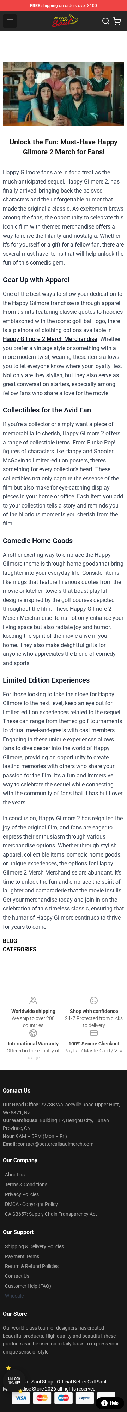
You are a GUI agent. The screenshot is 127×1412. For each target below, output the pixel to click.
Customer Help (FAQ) (28, 1286)
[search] (106, 21)
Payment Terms (22, 1256)
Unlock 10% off (14, 1381)
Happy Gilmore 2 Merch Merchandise (50, 339)
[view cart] (117, 21)
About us (15, 1174)
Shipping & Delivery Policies (34, 1246)
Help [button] (114, 1403)
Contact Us (17, 1276)
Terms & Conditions (26, 1184)
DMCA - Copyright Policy (31, 1204)
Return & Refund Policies (32, 1266)
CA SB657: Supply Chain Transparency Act (51, 1214)
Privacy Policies (22, 1194)
